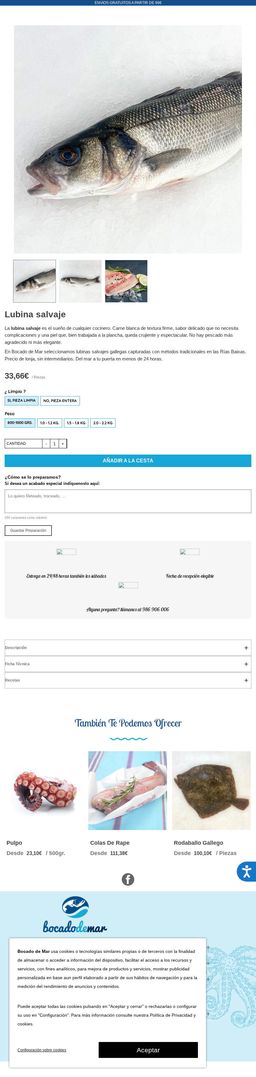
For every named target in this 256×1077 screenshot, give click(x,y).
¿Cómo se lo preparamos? (33, 477)
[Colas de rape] (127, 791)
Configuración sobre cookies (41, 1050)
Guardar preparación (28, 530)
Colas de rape (110, 843)
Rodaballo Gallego (198, 843)
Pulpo (14, 843)
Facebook (128, 879)
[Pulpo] (44, 791)
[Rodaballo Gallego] (211, 791)
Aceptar (148, 1050)
